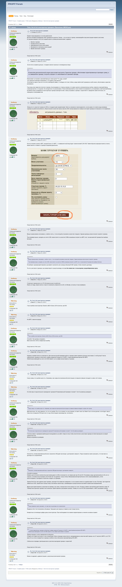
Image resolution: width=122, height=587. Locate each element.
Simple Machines (67, 583)
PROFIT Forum (15, 4)
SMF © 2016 (60, 583)
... (17, 24)
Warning (14, 301)
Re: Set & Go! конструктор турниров (40, 59)
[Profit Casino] (12, 49)
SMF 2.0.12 (54, 583)
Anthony (40, 20)
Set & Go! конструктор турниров (39, 30)
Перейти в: (99, 572)
